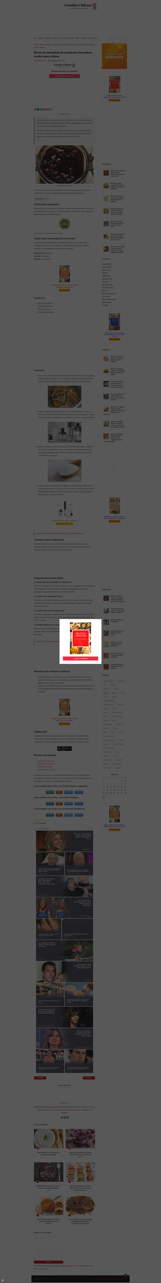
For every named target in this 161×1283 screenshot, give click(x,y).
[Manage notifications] (2, 1280)
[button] (99, 621)
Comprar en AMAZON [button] (80, 658)
